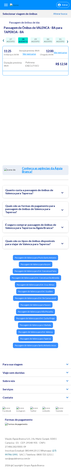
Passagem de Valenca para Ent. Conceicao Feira (35, 271)
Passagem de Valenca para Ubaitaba (35, 325)
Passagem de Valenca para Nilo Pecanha (35, 311)
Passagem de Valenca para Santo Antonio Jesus (35, 345)
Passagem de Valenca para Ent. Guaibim (35, 291)
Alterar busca (60, 13)
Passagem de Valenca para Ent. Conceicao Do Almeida (35, 278)
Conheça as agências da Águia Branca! (42, 170)
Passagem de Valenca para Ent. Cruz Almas (35, 284)
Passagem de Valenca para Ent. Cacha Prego (35, 318)
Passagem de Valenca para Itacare (35, 264)
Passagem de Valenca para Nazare (36, 305)
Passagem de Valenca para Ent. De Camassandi (35, 298)
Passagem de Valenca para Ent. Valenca (35, 332)
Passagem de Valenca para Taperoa (35, 338)
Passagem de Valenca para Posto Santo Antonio (35, 257)
